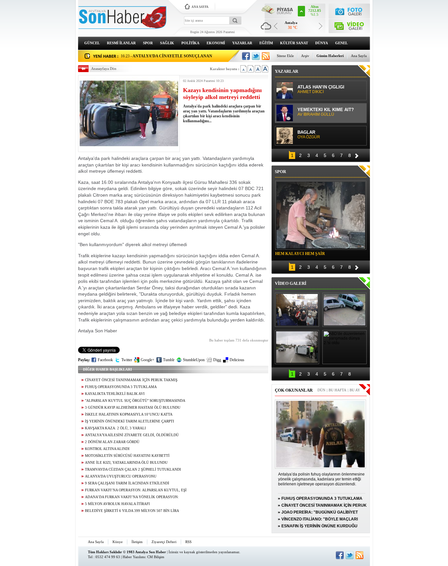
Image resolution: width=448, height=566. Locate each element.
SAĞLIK (167, 43)
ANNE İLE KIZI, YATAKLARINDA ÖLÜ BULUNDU (126, 462)
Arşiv (305, 56)
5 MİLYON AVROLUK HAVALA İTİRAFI (117, 504)
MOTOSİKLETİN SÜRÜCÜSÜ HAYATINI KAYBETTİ (127, 456)
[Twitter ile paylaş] (256, 56)
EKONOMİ (216, 43)
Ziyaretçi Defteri (164, 542)
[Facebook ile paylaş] (246, 56)
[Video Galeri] (349, 25)
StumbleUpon (194, 360)
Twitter (126, 360)
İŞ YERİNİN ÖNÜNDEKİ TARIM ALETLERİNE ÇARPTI (129, 421)
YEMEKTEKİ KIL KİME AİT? (325, 112)
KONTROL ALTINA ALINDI (107, 449)
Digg (217, 360)
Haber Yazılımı (134, 557)
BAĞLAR (308, 134)
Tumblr (168, 360)
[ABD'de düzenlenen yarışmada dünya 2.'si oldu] (344, 347)
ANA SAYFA (200, 7)
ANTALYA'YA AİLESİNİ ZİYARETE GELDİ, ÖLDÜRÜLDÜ (132, 435)
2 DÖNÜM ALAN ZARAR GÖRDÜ (112, 442)
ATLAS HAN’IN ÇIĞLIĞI (320, 89)
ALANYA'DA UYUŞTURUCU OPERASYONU (120, 476)
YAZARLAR (242, 43)
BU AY (355, 390)
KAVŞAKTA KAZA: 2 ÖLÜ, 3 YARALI (115, 428)
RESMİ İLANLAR (121, 43)
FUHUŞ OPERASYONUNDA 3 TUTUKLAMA (121, 387)
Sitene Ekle (285, 56)
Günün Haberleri (330, 56)
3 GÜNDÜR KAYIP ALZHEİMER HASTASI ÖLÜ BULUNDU (132, 407)
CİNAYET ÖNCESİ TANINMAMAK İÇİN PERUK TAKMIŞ (131, 380)
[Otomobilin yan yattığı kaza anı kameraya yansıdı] (344, 310)
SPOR (148, 43)
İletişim (137, 542)
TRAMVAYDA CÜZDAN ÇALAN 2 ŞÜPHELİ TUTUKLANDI (133, 469)
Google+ (147, 360)
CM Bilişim (155, 557)
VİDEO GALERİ (290, 283)
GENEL (341, 43)
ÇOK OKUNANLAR (294, 390)
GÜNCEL (92, 43)
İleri (357, 155)
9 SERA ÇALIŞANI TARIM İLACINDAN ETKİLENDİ (127, 483)
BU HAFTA (337, 390)
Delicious (237, 360)
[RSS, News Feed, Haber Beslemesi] (266, 56)
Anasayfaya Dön (103, 68)
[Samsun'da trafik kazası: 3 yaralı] (297, 347)
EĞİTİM (266, 43)
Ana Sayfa (359, 56)
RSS (188, 542)
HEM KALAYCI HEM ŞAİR (300, 253)
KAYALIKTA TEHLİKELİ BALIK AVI (115, 394)
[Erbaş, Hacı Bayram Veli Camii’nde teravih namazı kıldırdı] (297, 310)
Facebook (105, 360)
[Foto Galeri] (349, 11)
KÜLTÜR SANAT (294, 43)
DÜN (321, 390)
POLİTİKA (190, 43)
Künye (117, 542)
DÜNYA (321, 43)
